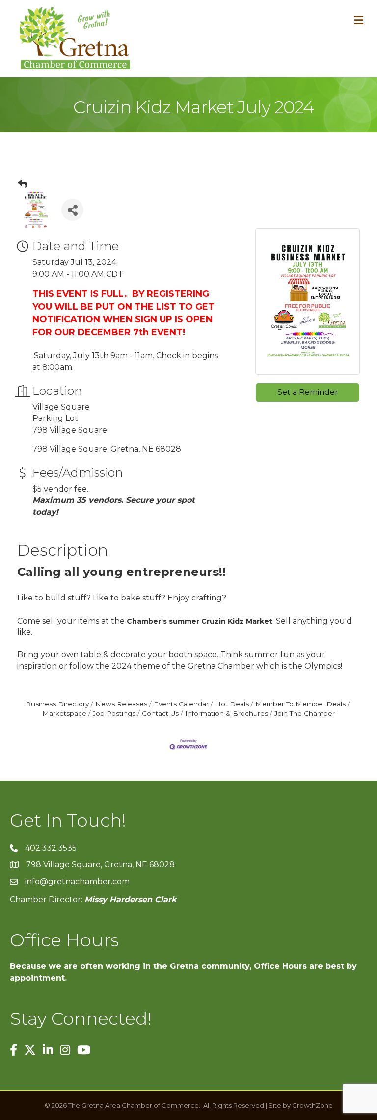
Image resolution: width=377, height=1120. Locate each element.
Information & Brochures (226, 713)
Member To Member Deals (300, 704)
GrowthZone (312, 1105)
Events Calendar (181, 704)
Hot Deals (232, 704)
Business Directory (57, 704)
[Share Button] (72, 210)
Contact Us (160, 713)
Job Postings (114, 713)
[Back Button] (22, 184)
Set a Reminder (307, 392)
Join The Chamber (304, 713)
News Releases (121, 704)
